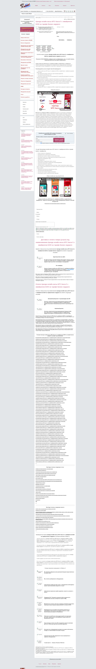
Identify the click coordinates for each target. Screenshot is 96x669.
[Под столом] (38, 229)
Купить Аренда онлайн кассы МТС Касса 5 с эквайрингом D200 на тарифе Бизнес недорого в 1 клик (65, 32)
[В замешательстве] (45, 229)
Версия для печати (71, 19)
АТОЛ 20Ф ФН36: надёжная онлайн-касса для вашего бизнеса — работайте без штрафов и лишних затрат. (26, 182)
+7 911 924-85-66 (49, 11)
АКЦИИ (36, 5)
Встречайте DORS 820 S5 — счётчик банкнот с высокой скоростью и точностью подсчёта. (27, 158)
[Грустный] (47, 228)
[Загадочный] (51, 229)
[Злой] (56, 229)
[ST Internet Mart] (25, 6)
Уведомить (61, 39)
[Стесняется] (63, 228)
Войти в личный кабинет (58, 1)
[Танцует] (68, 228)
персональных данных (66, 143)
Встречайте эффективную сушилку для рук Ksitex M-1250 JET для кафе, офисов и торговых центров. (27, 141)
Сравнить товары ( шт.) (47, 1)
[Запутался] (71, 229)
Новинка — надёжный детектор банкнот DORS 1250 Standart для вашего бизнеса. (26, 146)
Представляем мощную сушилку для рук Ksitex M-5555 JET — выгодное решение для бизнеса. (27, 177)
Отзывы (24, 106)
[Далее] (53, 48)
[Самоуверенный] (56, 228)
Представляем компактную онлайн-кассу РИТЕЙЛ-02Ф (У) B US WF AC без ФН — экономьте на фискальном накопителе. (27, 164)
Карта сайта (25, 111)
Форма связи (25, 113)
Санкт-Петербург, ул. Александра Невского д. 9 (31, 11)
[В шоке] (51, 228)
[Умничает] (67, 229)
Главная (40, 663)
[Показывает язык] (60, 229)
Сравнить (69, 39)
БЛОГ (24, 117)
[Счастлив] (72, 228)
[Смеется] (38, 228)
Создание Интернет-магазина (40, 666)
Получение (57, 5)
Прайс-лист (24, 102)
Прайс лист (73, 5)
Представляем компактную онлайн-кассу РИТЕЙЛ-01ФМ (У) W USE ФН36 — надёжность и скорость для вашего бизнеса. (27, 152)
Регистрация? (67, 1)
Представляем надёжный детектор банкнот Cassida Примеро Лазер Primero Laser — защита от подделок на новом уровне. (27, 170)
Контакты (43, 5)
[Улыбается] (42, 228)
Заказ (50, 5)
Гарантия (64, 5)
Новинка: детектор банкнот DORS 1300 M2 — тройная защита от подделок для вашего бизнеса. (26, 188)
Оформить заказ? (39, 1)
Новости (24, 104)
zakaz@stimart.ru (58, 11)
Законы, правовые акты (26, 124)
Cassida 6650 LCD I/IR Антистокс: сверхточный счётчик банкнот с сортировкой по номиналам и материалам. (26, 135)
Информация (25, 119)
